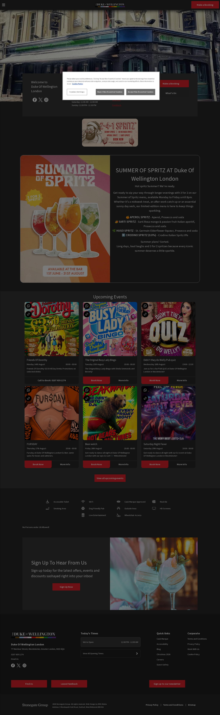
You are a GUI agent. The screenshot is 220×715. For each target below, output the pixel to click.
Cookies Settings (76, 92)
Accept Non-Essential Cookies (141, 92)
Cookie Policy (77, 84)
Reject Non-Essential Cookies (110, 92)
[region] (111, 86)
